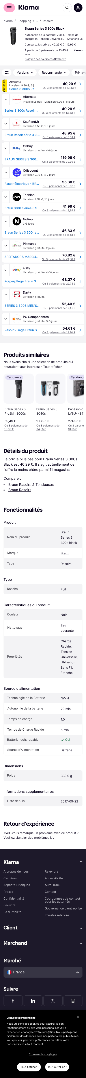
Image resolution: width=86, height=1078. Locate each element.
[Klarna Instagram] (73, 1000)
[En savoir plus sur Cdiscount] (5, 172)
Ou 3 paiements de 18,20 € (58, 332)
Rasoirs (66, 564)
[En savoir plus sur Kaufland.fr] (5, 123)
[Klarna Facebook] (13, 1000)
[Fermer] (78, 1017)
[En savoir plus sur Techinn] (5, 196)
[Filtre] (6, 72)
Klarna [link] (8, 21)
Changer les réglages (43, 1054)
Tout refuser (29, 1067)
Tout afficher (52, 367)
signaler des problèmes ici (34, 837)
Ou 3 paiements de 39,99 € (58, 161)
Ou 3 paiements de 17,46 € (59, 308)
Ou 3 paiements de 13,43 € (59, 87)
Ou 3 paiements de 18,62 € (59, 186)
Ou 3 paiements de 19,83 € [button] (16, 427)
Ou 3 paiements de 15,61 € (59, 234)
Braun (65, 553)
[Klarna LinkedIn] (33, 1000)
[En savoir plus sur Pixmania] (5, 245)
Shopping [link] (24, 21)
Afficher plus (74, 38)
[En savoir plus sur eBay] (5, 270)
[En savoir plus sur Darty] (5, 294)
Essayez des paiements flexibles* (45, 59)
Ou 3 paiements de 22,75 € (58, 283)
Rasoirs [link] (48, 21)
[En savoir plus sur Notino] (5, 221)
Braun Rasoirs (19, 490)
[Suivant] (76, 401)
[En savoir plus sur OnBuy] (5, 148)
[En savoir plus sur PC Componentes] (5, 318)
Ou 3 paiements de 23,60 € (58, 259)
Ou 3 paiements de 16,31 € (59, 137)
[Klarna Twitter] (53, 1000)
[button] (13, 36)
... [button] (37, 21)
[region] (43, 1044)
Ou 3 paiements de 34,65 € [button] (48, 427)
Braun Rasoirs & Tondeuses (31, 484)
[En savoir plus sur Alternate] (5, 99)
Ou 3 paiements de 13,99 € (58, 210)
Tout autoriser (57, 1067)
